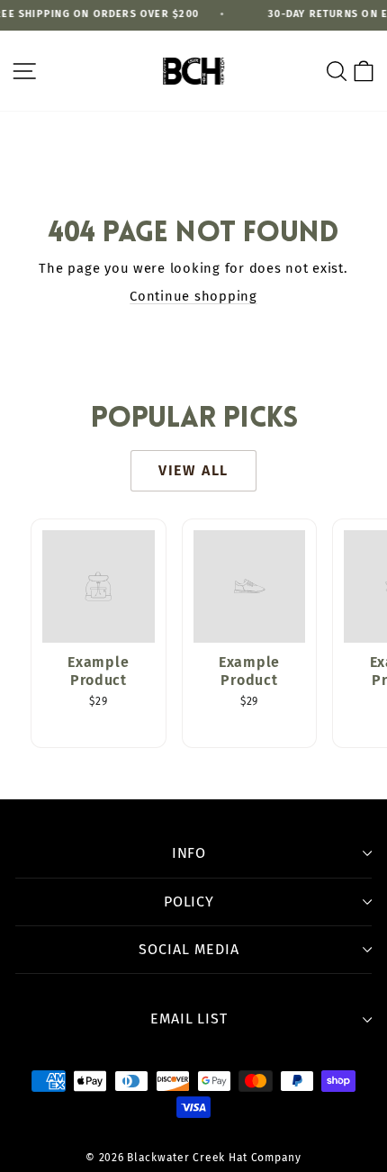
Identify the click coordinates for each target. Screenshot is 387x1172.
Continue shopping (193, 296)
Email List (189, 1018)
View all (193, 470)
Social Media (189, 949)
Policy (189, 901)
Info (189, 852)
